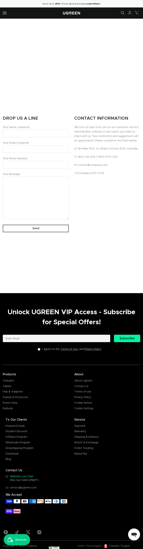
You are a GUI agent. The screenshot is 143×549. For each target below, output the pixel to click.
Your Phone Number (15, 158)
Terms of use (82, 391)
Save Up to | (52, 4)
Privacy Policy (93, 349)
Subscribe (127, 338)
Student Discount (17, 431)
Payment (79, 426)
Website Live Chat (21, 476)
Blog (8, 459)
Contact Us (81, 386)
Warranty (80, 431)
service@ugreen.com (23, 487)
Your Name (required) (16, 127)
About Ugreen (83, 380)
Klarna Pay (80, 453)
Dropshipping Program (20, 448)
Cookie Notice (83, 403)
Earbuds (8, 408)
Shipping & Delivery (86, 437)
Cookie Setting (83, 408)
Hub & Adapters (13, 391)
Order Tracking (83, 448)
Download (12, 453)
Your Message (11, 174)
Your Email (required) (16, 143)
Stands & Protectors (15, 397)
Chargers (8, 380)
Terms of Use (69, 349)
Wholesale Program (18, 442)
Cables (7, 386)
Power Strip (10, 403)
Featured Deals (15, 426)
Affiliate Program (16, 437)
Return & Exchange (86, 442)
